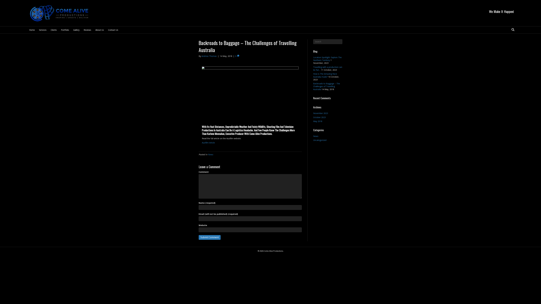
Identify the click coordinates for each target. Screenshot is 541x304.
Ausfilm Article (208, 142)
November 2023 (320, 113)
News (210, 154)
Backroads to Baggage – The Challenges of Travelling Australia (326, 86)
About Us (99, 30)
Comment (204, 172)
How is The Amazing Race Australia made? (325, 75)
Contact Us (113, 30)
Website (203, 225)
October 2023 (319, 117)
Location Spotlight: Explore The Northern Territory (327, 59)
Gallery (76, 30)
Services (42, 30)
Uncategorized (319, 140)
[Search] (512, 29)
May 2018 (317, 121)
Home (32, 30)
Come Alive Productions (260, 134)
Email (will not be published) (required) (218, 214)
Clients (54, 30)
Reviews (87, 30)
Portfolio (65, 30)
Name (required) (207, 203)
